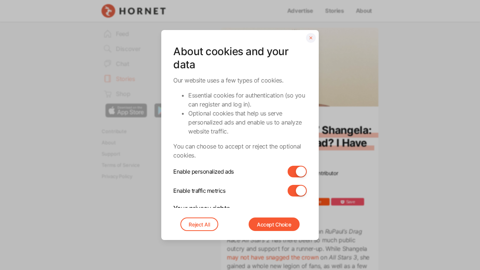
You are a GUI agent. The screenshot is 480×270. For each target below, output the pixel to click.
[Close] (311, 38)
